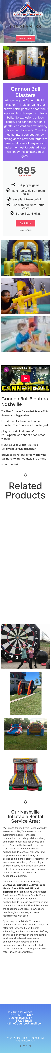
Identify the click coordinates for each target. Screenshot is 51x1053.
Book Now (25, 223)
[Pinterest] (30, 1046)
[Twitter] (24, 1046)
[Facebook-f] (21, 1046)
